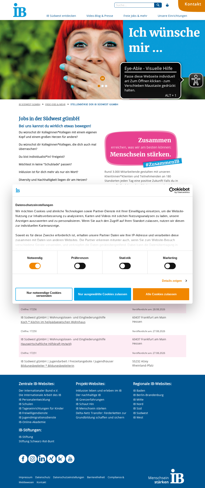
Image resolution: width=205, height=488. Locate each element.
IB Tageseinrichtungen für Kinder (41, 408)
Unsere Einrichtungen (172, 16)
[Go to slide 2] (103, 87)
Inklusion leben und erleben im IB (99, 390)
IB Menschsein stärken (91, 408)
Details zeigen (172, 280)
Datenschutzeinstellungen (68, 477)
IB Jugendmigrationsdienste (37, 417)
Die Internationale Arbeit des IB (40, 395)
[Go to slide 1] (100, 87)
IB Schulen (26, 404)
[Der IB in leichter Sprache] (167, 5)
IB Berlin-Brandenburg (148, 395)
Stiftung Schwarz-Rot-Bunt (36, 441)
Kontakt (193, 3)
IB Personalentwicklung (34, 399)
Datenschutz (42, 477)
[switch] (80, 266)
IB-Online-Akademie (32, 422)
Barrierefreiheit (96, 477)
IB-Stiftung (26, 437)
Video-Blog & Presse (99, 16)
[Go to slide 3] (107, 87)
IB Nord (138, 404)
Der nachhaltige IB (88, 395)
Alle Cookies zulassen (161, 294)
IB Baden (139, 390)
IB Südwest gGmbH (29, 104)
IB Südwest (140, 413)
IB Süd (137, 408)
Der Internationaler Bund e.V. (38, 390)
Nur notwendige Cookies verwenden (44, 294)
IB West (138, 417)
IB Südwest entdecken (61, 16)
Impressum (25, 477)
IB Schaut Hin (85, 404)
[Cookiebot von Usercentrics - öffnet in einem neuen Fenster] (172, 190)
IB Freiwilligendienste (33, 413)
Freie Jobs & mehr (135, 16)
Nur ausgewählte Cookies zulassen (102, 294)
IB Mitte (138, 399)
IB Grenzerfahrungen (90, 399)
